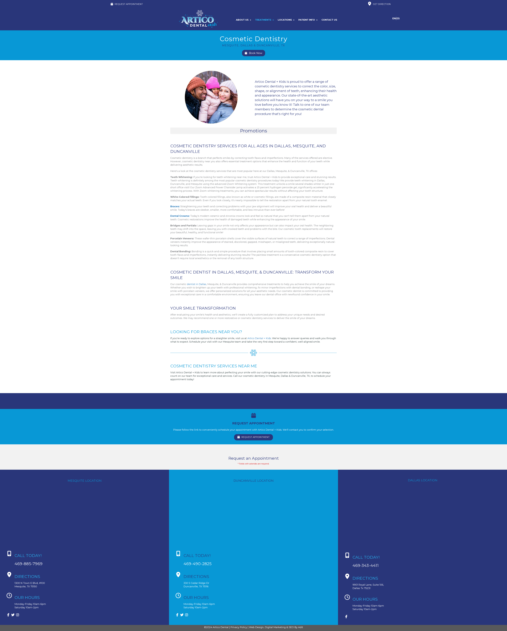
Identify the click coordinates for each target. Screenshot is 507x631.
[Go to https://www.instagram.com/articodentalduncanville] (186, 615)
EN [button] (394, 18)
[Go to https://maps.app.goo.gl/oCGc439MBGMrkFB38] (253, 580)
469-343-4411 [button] (366, 565)
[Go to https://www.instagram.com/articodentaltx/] (17, 615)
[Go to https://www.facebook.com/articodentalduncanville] (177, 615)
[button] (126, 4)
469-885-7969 (29, 563)
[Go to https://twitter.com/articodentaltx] (13, 615)
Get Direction (382, 4)
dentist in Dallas (196, 284)
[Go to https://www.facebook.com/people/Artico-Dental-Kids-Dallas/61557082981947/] (346, 617)
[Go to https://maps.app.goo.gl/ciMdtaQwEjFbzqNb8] (425, 582)
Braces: (175, 206)
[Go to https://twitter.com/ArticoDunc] (182, 615)
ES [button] (398, 18)
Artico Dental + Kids (259, 338)
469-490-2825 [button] (198, 563)
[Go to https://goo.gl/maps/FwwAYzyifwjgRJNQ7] (84, 580)
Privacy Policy (239, 627)
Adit (300, 627)
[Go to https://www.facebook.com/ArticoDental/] (8, 615)
